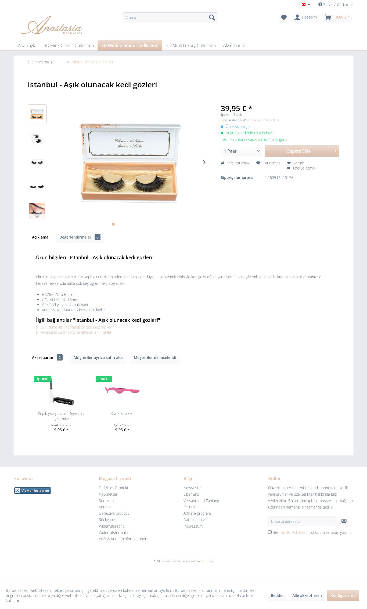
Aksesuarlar (46, 357)
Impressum (193, 526)
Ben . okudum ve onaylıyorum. (312, 532)
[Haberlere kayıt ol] (344, 521)
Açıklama (40, 237)
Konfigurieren (343, 595)
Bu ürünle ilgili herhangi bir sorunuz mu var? (77, 327)
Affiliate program (197, 513)
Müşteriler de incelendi (155, 357)
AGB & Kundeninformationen (123, 538)
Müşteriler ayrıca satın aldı (98, 357)
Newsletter (108, 494)
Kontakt (105, 506)
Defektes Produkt (113, 487)
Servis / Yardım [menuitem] (335, 4)
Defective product (114, 513)
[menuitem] (170, 17)
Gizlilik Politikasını (294, 532)
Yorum (298, 162)
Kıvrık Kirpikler (122, 413)
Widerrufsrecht (111, 526)
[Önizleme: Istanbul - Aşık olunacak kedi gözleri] (37, 113)
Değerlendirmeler (79, 237)
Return (189, 506)
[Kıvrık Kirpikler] (122, 389)
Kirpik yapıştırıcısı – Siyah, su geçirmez (61, 416)
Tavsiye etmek (304, 168)
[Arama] (212, 17)
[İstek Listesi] (284, 17)
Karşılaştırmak (237, 162)
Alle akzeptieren (307, 595)
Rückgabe (107, 519)
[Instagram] (55, 490)
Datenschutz (194, 519)
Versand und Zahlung (201, 500)
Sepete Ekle (299, 151)
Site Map (106, 500)
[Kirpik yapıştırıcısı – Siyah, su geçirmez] (61, 389)
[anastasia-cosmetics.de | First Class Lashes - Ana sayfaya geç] (52, 25)
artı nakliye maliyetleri (263, 120)
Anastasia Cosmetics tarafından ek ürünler (75, 332)
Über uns (191, 494)
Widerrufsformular (114, 532)
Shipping (207, 561)
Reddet (277, 595)
